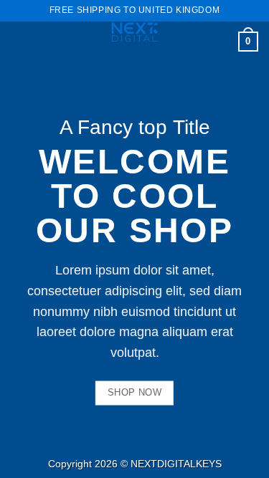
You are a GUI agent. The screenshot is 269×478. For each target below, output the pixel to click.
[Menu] (19, 39)
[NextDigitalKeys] (135, 32)
